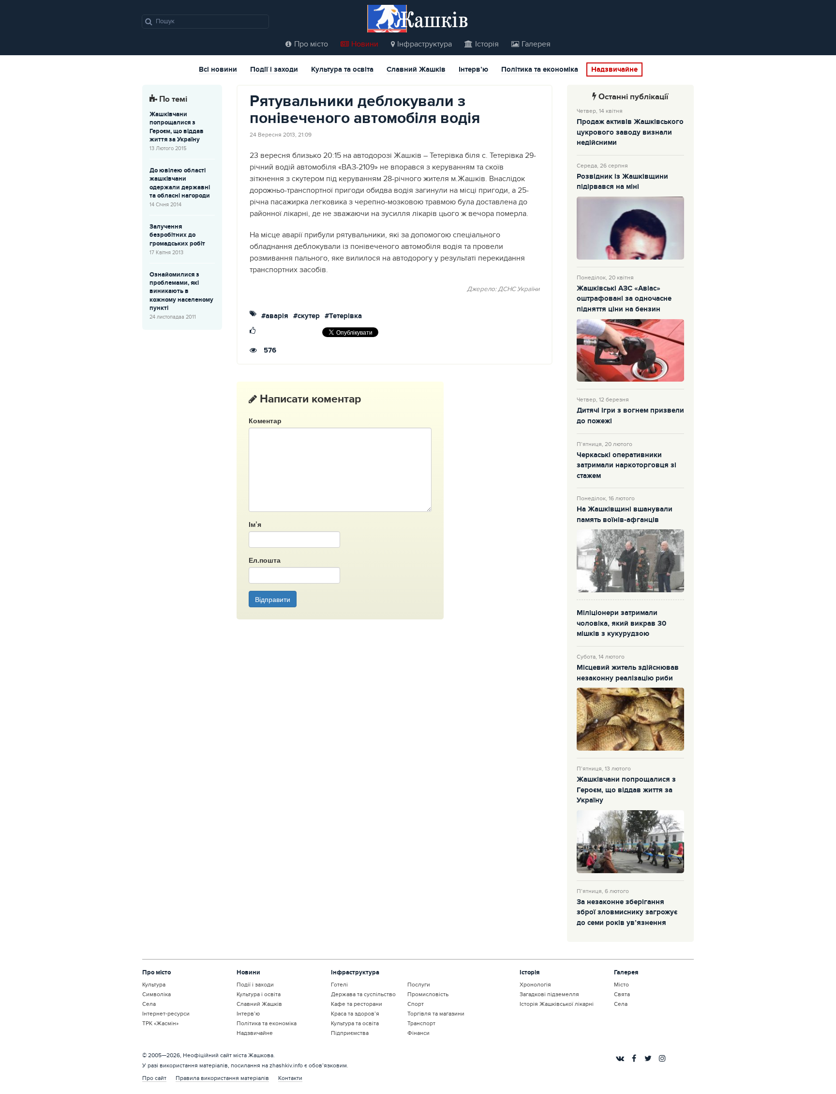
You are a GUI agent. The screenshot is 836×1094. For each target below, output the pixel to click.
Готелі (339, 984)
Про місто (311, 44)
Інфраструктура (424, 44)
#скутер (306, 316)
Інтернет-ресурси (166, 1013)
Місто (621, 984)
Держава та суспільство (363, 994)
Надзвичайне (614, 69)
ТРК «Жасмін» (160, 1023)
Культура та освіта (342, 70)
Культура (153, 984)
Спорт (415, 1004)
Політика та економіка (539, 70)
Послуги (418, 984)
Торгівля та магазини (435, 1013)
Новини (364, 44)
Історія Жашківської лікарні (557, 1004)
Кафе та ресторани (356, 1004)
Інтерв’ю (473, 70)
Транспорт (421, 1023)
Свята (622, 994)
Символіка (156, 994)
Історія (487, 44)
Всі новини (218, 70)
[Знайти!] (148, 21)
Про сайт (154, 1078)
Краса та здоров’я (355, 1013)
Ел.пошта (265, 560)
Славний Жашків (416, 70)
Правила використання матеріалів (222, 1078)
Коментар (265, 420)
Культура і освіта (259, 994)
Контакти (290, 1078)
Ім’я (255, 524)
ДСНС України (518, 289)
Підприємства (350, 1033)
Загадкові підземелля (549, 994)
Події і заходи (274, 70)
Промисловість (427, 994)
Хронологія (535, 984)
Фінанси (418, 1033)
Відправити (272, 599)
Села (149, 1004)
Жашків (431, 19)
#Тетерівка (343, 316)
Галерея (536, 44)
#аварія (274, 316)
